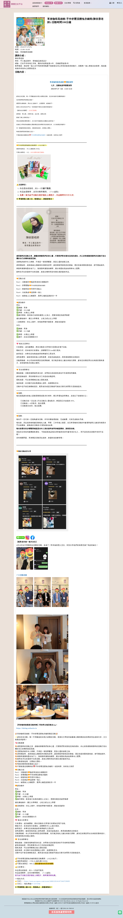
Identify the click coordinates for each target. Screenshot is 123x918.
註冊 (112, 3)
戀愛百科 (58, 3)
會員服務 (87, 3)
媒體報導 (35, 6)
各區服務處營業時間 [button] (61, 912)
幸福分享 (48, 3)
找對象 (78, 3)
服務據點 (46, 6)
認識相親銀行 (37, 3)
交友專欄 (67, 3)
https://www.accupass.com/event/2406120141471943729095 (47, 881)
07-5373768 (35, 884)
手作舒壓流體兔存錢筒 (38, 135)
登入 (120, 3)
